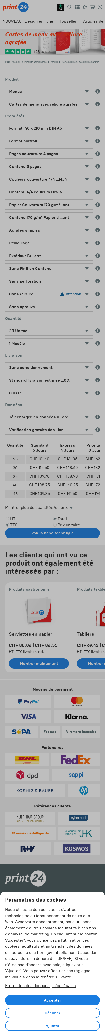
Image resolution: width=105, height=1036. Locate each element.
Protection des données (27, 985)
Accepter (52, 1000)
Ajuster (52, 1025)
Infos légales (64, 985)
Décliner (52, 1013)
